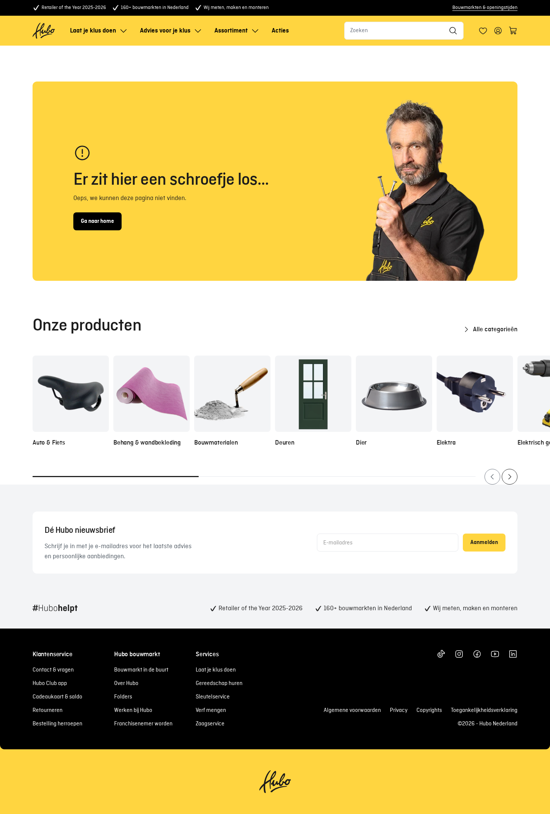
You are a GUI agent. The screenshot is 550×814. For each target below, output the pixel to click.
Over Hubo (126, 683)
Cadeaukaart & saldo (57, 697)
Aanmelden (484, 543)
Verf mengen (211, 710)
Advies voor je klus (165, 30)
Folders (123, 697)
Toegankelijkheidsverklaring (484, 710)
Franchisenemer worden (143, 724)
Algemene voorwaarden (352, 710)
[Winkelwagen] (512, 30)
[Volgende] (509, 477)
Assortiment (231, 30)
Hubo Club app (50, 683)
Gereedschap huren (219, 683)
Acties (280, 30)
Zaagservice (210, 724)
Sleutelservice (213, 697)
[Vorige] (492, 477)
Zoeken (359, 30)
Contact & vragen (53, 670)
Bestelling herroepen (57, 724)
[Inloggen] (483, 30)
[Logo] (44, 30)
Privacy (398, 710)
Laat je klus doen (93, 30)
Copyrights (429, 710)
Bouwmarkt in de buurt (141, 670)
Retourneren (47, 710)
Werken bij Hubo (133, 710)
